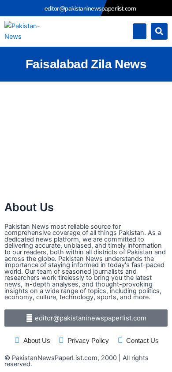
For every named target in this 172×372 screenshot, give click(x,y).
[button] (139, 31)
